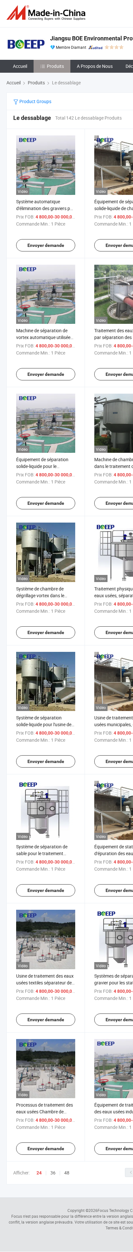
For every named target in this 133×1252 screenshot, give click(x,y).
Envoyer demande (45, 245)
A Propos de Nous (95, 66)
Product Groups (34, 101)
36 (53, 1173)
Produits (55, 66)
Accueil (20, 66)
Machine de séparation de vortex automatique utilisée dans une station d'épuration (44, 337)
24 (39, 1172)
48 (66, 1173)
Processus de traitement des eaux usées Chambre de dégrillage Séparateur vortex (44, 1111)
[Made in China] (47, 12)
